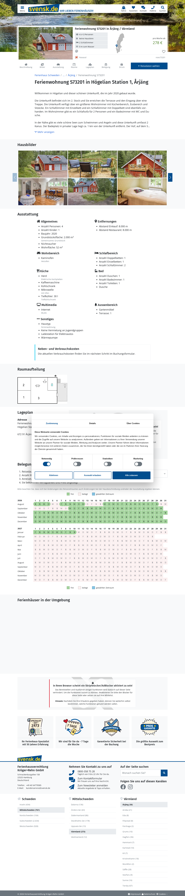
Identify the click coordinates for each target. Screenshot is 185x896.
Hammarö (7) (128, 842)
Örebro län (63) (78, 810)
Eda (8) (126, 815)
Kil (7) (125, 853)
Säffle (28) (127, 869)
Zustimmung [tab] (52, 423)
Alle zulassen (131, 475)
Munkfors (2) (128, 864)
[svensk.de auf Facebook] (123, 787)
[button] (22, 8)
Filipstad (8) (128, 820)
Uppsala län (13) (78, 826)
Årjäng (71, 75)
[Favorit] (163, 51)
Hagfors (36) (128, 837)
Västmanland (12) (79, 837)
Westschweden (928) (29, 826)
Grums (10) (127, 831)
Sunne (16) (127, 880)
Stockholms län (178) (80, 820)
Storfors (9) (127, 875)
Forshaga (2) (128, 826)
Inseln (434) (25, 804)
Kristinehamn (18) (131, 858)
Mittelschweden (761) (30, 810)
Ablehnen (53, 475)
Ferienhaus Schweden (47, 75)
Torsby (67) (127, 885)
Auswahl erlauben (92, 475)
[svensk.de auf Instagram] (130, 787)
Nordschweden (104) (29, 815)
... (64, 75)
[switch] (77, 464)
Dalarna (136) (77, 804)
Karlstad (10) (128, 848)
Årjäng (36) (128, 804)
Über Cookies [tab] (133, 423)
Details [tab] (92, 423)
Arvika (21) (127, 810)
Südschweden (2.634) (29, 820)
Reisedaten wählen (150, 65)
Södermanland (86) (79, 815)
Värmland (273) (78, 831)
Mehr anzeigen (45, 132)
